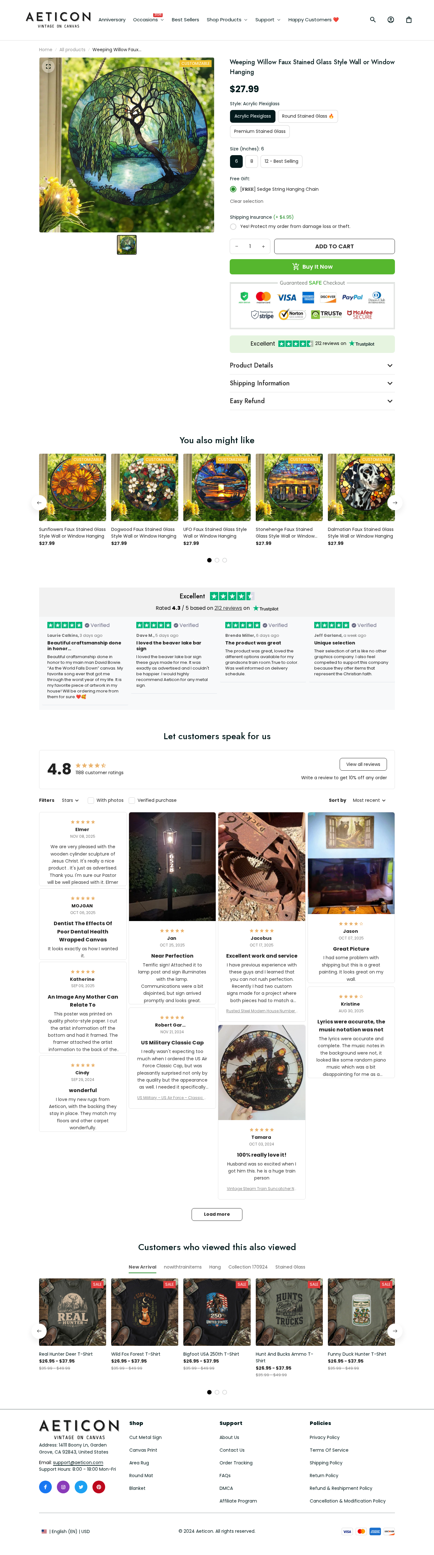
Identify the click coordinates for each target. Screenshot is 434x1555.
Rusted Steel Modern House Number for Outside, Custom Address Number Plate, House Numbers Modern (261, 1011)
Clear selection (246, 201)
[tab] (209, 560)
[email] (78, 1462)
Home (45, 49)
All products (72, 49)
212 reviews (228, 608)
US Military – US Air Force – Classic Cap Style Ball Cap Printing (172, 1098)
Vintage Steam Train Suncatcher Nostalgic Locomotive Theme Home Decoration (262, 1189)
